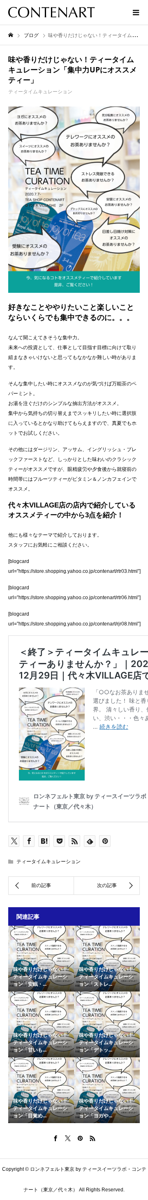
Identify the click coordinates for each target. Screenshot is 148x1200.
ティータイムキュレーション (40, 92)
